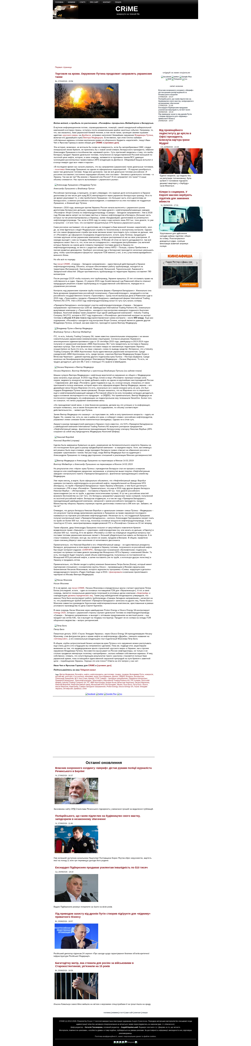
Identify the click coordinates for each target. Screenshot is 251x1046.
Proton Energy (112, 687)
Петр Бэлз (137, 685)
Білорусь (129, 676)
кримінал (77, 689)
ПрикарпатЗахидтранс (64, 680)
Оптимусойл (68, 689)
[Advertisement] (125, 40)
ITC (88, 683)
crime (84, 689)
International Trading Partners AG (116, 680)
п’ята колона (78, 676)
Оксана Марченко (142, 683)
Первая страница (63, 67)
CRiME (126, 9)
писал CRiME (63, 264)
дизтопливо (109, 674)
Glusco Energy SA (126, 687)
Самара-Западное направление (92, 687)
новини (71, 2)
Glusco (145, 685)
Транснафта (97, 680)
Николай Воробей (62, 685)
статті (82, 2)
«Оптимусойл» (61, 639)
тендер (118, 674)
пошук (118, 2)
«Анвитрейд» (142, 593)
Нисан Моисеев (61, 687)
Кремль (91, 678)
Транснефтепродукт (83, 680)
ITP (132, 680)
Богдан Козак (111, 683)
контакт (107, 2)
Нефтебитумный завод (80, 685)
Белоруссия (139, 676)
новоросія (149, 674)
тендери (125, 674)
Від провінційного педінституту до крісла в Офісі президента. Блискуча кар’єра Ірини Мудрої (175, 137)
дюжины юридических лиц (80, 595)
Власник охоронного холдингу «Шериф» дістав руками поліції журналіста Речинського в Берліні (175, 92)
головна (59, 2)
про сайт (94, 2)
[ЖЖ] (168, 79)
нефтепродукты (96, 674)
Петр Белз (127, 685)
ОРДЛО (122, 676)
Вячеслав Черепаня (125, 683)
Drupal (90, 1021)
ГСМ (97, 678)
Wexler (119, 685)
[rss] (119, 694)
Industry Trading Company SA (74, 683)
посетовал (60, 169)
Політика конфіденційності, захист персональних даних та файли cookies (125, 1036)
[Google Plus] (110, 694)
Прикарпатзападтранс (138, 678)
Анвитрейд (73, 687)
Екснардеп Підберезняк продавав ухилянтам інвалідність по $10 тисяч (101, 867)
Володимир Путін (137, 674)
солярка (137, 680)
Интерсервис (110, 685)
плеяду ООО (60, 612)
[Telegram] (177, 79)
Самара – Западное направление (114, 678)
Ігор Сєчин (83, 678)
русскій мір (59, 676)
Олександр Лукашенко (64, 678)
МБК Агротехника (97, 683)
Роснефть (79, 674)
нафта (86, 674)
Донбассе (86, 135)
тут (156, 1027)
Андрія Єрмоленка (139, 1021)
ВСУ (76, 678)
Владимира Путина (144, 135)
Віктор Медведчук (67, 674)
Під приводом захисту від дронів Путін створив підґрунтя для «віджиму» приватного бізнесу (175, 116)
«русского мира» (70, 135)
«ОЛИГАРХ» (87, 550)
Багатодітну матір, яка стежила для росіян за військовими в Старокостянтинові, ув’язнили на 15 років (94, 965)
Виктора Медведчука (93, 137)
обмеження (169, 1024)
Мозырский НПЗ (97, 685)
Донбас (115, 676)
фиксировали (115, 572)
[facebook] (90, 694)
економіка (89, 676)
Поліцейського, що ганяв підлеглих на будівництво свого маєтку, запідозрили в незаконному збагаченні (97, 817)
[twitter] (99, 694)
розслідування (105, 676)
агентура (68, 676)
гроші (96, 676)
